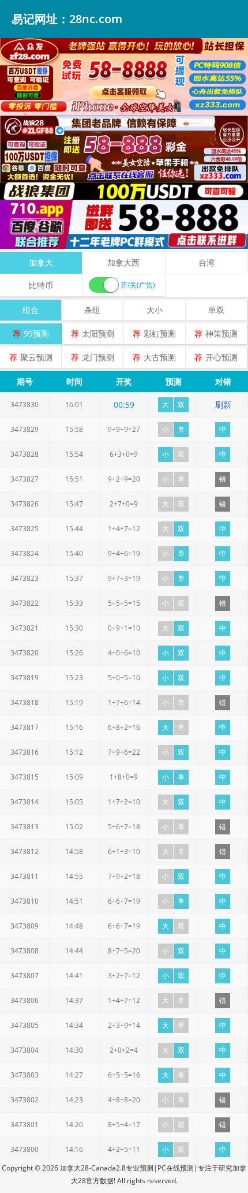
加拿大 (41, 262)
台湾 (206, 262)
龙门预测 (98, 357)
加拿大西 (123, 262)
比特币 (41, 284)
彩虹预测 (160, 333)
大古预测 (160, 357)
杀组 (92, 309)
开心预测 (221, 357)
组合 (30, 309)
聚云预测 (36, 357)
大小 (154, 309)
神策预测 (221, 333)
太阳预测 (98, 333)
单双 (216, 309)
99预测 (36, 333)
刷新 (223, 404)
